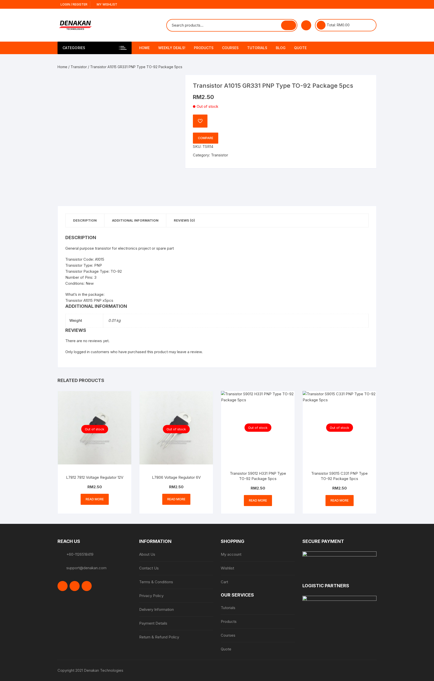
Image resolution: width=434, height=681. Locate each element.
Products (203, 48)
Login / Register (73, 4)
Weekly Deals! (171, 48)
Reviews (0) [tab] (184, 220)
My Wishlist (106, 4)
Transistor (79, 67)
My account (231, 554)
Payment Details (153, 623)
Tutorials (257, 48)
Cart (224, 581)
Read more (95, 499)
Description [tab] (85, 220)
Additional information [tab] (135, 220)
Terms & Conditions (156, 581)
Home (144, 48)
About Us (147, 554)
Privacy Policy (151, 595)
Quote (300, 48)
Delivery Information (156, 609)
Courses (230, 48)
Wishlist (227, 568)
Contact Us (149, 568)
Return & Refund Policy (159, 637)
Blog (281, 48)
